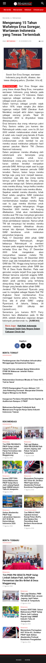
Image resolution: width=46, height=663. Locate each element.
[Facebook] (17, 345)
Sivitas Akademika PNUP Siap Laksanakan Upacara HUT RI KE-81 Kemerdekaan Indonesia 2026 (11, 518)
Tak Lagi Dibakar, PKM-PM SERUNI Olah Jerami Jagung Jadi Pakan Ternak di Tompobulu (33, 448)
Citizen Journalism (30, 510)
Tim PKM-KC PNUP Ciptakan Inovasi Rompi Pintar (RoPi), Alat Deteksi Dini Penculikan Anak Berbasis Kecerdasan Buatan (33, 519)
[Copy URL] (28, 345)
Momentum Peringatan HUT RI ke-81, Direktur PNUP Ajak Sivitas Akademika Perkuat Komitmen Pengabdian (33, 482)
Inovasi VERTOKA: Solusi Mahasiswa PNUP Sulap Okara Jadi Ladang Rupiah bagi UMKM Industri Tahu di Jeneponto (11, 483)
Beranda (6, 18)
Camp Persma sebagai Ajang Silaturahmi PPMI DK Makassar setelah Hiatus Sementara (21, 371)
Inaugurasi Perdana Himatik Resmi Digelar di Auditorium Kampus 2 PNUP (23, 400)
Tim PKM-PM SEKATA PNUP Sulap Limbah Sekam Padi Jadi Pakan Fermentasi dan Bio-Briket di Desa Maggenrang (12, 449)
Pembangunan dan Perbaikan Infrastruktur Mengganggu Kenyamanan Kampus (22, 361)
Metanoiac (11, 41)
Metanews (16, 18)
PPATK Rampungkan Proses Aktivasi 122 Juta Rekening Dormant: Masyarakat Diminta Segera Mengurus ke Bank (23, 390)
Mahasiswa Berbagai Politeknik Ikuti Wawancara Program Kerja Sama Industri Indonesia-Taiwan (21, 409)
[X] (23, 345)
